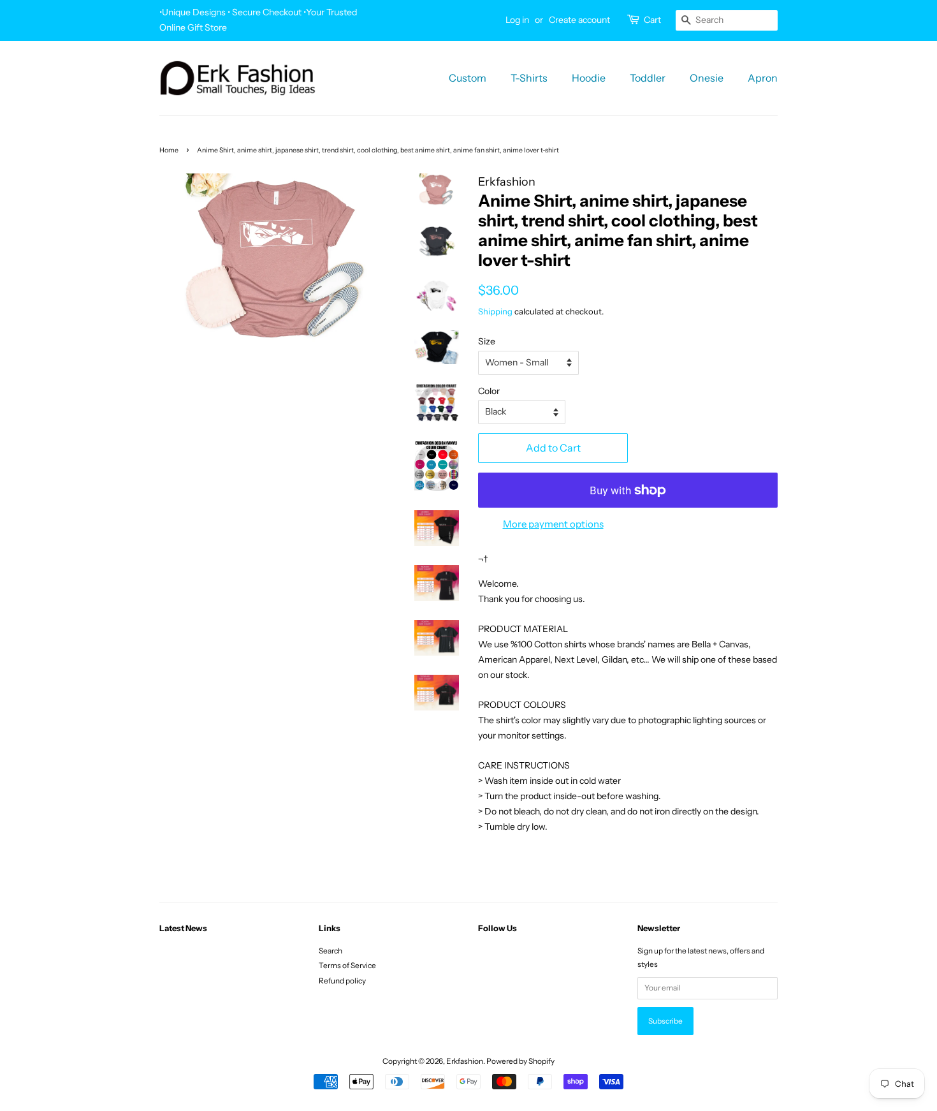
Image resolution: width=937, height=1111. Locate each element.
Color (489, 391)
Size (486, 341)
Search (330, 950)
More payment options (553, 524)
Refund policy (342, 980)
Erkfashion (464, 1061)
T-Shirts (529, 77)
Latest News (183, 928)
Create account (579, 20)
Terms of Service (347, 965)
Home (168, 150)
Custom (467, 77)
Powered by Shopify (520, 1061)
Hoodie (589, 77)
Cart (652, 20)
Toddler (647, 77)
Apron (763, 77)
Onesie (706, 77)
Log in (517, 20)
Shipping (495, 311)
